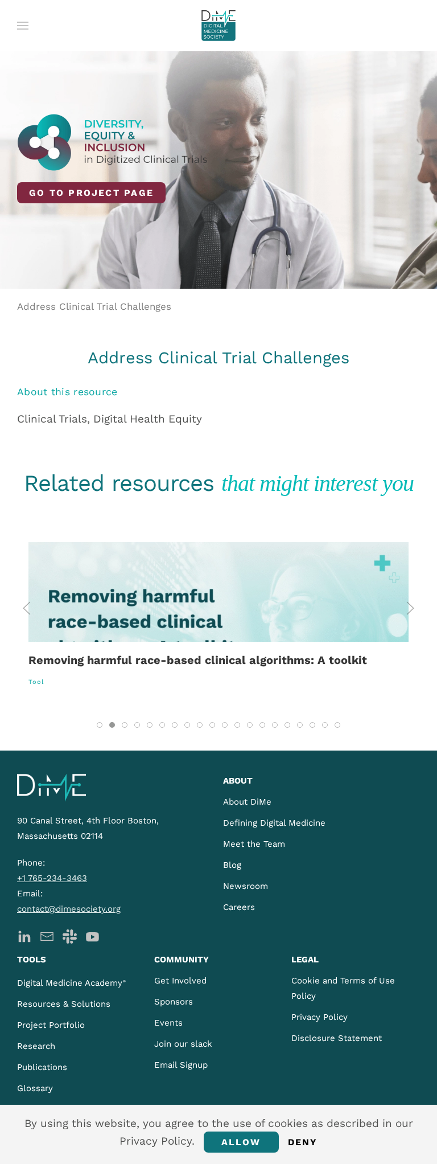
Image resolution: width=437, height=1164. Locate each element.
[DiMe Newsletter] (47, 935)
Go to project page (91, 192)
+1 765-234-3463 (52, 878)
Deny (303, 1142)
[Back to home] (218, 26)
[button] (22, 26)
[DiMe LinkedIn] (24, 935)
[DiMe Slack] (70, 935)
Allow (241, 1142)
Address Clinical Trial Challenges (94, 306)
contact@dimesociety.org (69, 909)
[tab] (99, 725)
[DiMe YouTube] (92, 935)
